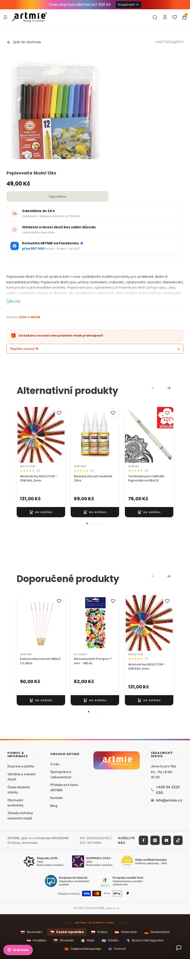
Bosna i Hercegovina (144, 940)
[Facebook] (143, 840)
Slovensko (31, 932)
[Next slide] (168, 388)
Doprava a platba (20, 766)
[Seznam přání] (174, 17)
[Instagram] (155, 840)
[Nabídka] (5, 17)
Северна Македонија (82, 948)
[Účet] (165, 17)
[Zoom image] (55, 119)
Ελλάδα (110, 940)
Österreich (126, 932)
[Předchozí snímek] (22, 435)
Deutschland (157, 932)
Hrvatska (36, 940)
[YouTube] (166, 840)
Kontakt (56, 798)
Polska (99, 932)
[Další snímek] (60, 435)
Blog (53, 806)
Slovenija (63, 940)
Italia (87, 940)
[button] (87, 523)
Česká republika (67, 932)
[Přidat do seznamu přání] (59, 413)
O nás (54, 764)
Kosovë (117, 948)
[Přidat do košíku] (41, 512)
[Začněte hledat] (155, 17)
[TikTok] (178, 840)
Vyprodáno (57, 196)
